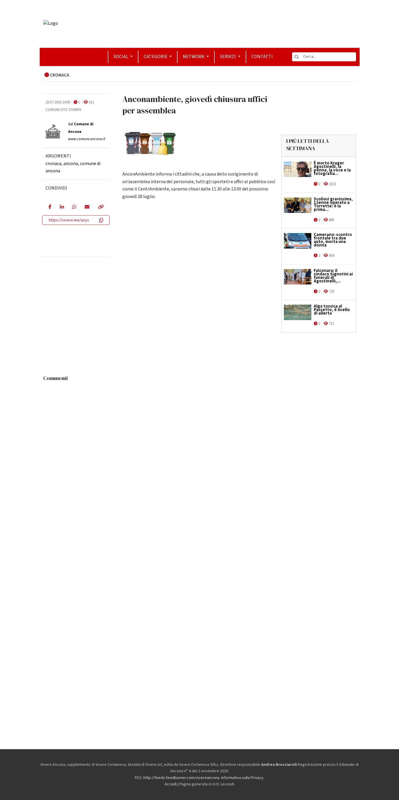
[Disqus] (199, 457)
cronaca (53, 163)
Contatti (262, 56)
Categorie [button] (156, 56)
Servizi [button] (228, 56)
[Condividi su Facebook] (50, 207)
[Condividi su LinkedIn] (62, 207)
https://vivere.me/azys (69, 220)
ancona (70, 163)
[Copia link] (100, 207)
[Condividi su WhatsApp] (74, 207)
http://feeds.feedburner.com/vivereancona (181, 778)
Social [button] (121, 56)
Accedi (171, 784)
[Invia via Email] (87, 207)
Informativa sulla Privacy (242, 778)
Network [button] (194, 56)
